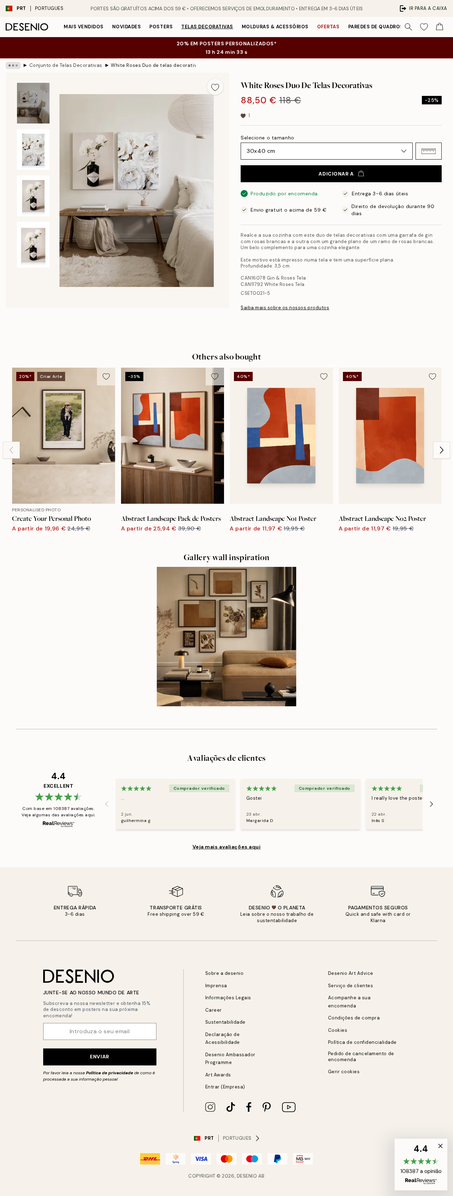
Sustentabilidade (225, 1022)
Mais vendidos (84, 27)
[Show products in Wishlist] (424, 26)
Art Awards (218, 1075)
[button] (428, 151)
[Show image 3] (33, 196)
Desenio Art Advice (350, 973)
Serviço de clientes (350, 986)
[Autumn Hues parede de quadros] (227, 637)
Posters (161, 27)
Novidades (126, 27)
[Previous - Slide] (11, 450)
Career (213, 1010)
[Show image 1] (33, 103)
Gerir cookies (344, 1072)
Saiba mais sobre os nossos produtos (285, 308)
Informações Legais (228, 998)
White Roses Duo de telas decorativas (153, 65)
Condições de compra (354, 1018)
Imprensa (216, 986)
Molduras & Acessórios (275, 27)
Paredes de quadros (375, 27)
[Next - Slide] (441, 450)
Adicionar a (336, 174)
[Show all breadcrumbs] (13, 65)
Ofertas (328, 27)
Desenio (247, 1176)
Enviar (99, 1056)
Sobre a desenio (224, 973)
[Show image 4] (33, 245)
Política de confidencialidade (362, 1042)
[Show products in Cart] (439, 26)
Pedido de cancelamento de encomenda (361, 1057)
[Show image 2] (33, 149)
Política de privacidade (109, 1073)
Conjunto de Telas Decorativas (65, 65)
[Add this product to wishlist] (215, 86)
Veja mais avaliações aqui (227, 847)
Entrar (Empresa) (225, 1087)
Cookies (338, 1030)
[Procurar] (408, 27)
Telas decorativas (207, 27)
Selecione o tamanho (267, 137)
